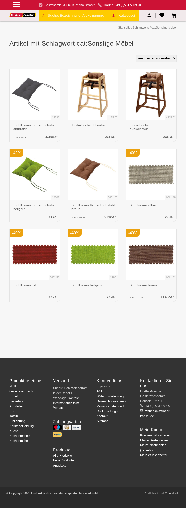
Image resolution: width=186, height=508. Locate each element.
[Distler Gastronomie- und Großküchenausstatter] (22, 13)
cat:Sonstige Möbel (164, 27)
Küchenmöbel (19, 441)
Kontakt (102, 416)
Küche (13, 431)
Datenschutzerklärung (112, 401)
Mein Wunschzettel (153, 455)
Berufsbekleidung (21, 426)
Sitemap (102, 421)
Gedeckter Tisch (21, 391)
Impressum (104, 386)
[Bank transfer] (76, 427)
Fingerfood (16, 401)
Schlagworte (141, 27)
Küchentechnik (19, 436)
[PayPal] (57, 434)
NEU (12, 386)
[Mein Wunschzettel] (162, 15)
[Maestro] (57, 427)
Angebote (59, 465)
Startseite (124, 27)
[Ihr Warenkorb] (172, 15)
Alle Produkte (62, 455)
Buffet (13, 396)
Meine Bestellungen (154, 440)
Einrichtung (17, 421)
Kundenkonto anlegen (155, 435)
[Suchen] (43, 16)
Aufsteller (16, 406)
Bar (11, 411)
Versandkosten (172, 493)
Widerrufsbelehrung (110, 396)
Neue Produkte (63, 460)
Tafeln (13, 416)
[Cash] (67, 427)
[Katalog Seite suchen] (113, 16)
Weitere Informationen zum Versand (66, 403)
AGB (100, 391)
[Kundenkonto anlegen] (149, 15)
